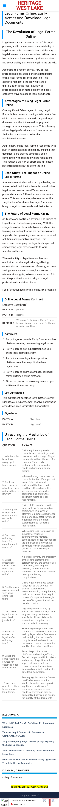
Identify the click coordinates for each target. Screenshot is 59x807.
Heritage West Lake (29, 5)
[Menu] (4, 5)
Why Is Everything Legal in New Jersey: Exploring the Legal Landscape (28, 743)
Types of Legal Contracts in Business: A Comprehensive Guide (23, 734)
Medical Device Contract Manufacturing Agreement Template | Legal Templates (29, 761)
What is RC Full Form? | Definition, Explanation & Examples (28, 725)
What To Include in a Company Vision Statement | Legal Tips (28, 752)
